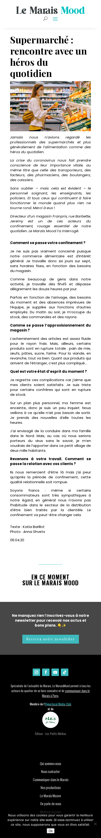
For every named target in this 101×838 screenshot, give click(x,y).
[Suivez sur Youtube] (55, 672)
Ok (51, 831)
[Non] (95, 823)
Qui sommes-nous (50, 763)
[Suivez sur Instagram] (36, 672)
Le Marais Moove (50, 795)
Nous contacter (50, 771)
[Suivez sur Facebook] (46, 672)
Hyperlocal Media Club (58, 704)
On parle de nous (50, 803)
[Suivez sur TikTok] (64, 672)
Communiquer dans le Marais (50, 779)
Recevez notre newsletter (50, 639)
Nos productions (51, 787)
